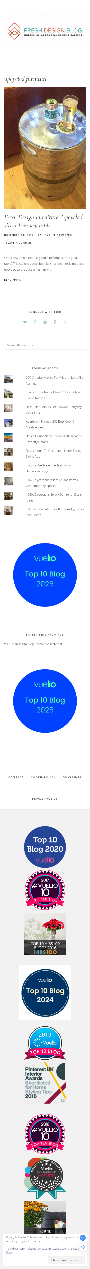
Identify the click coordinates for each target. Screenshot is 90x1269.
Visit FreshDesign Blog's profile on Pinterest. (33, 644)
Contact (16, 777)
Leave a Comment (19, 242)
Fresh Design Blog (45, 29)
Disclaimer (72, 777)
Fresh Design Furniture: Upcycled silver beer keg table (43, 221)
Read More (12, 279)
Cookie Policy (43, 777)
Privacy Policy (45, 798)
